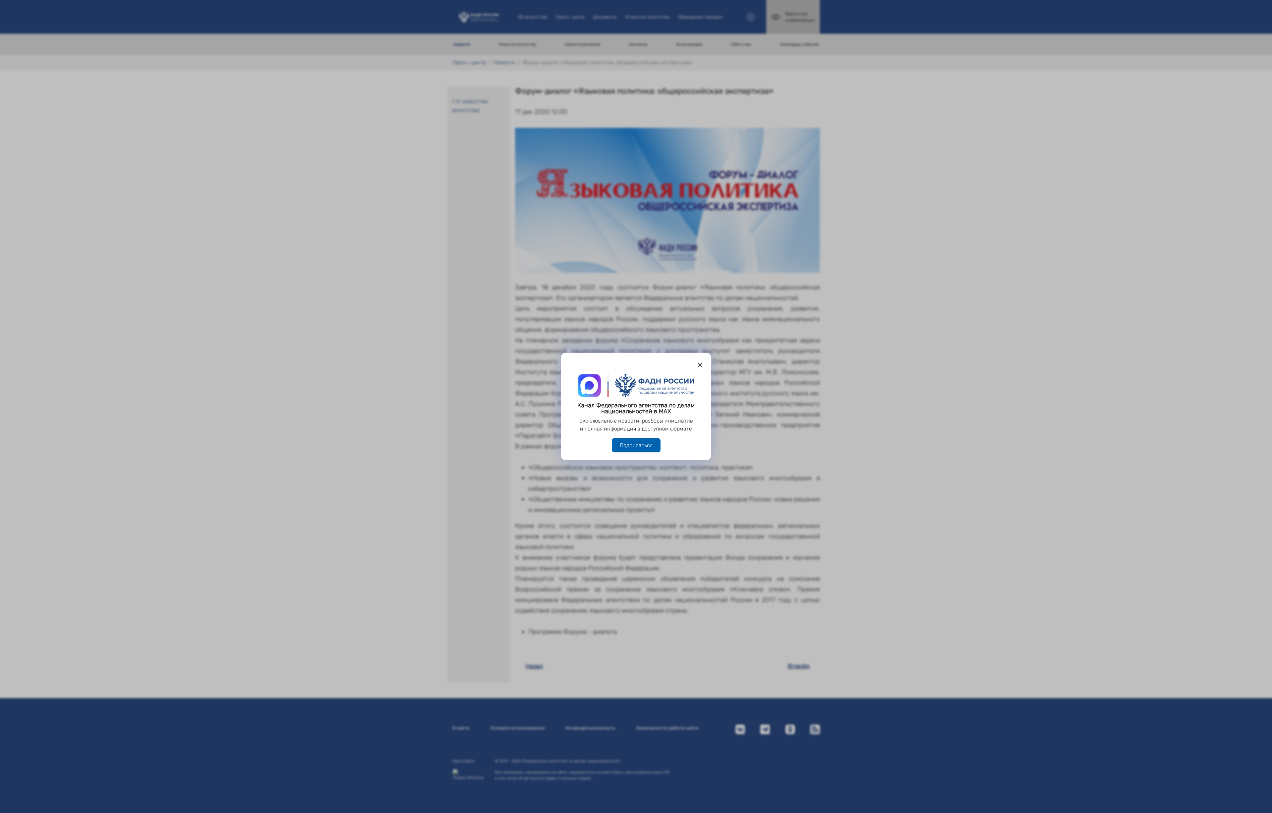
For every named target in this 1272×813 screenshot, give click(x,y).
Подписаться (636, 445)
